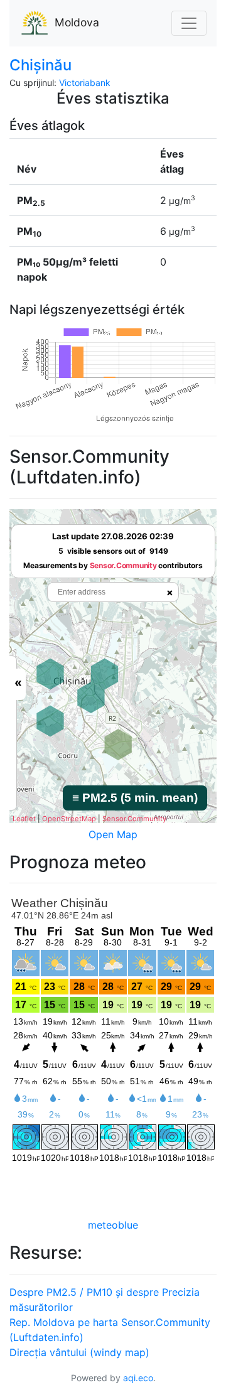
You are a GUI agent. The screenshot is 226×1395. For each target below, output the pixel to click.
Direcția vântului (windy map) (79, 1352)
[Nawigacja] (189, 23)
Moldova (77, 22)
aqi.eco (138, 1377)
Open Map (113, 834)
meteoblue (113, 1225)
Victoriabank (84, 82)
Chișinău (40, 65)
